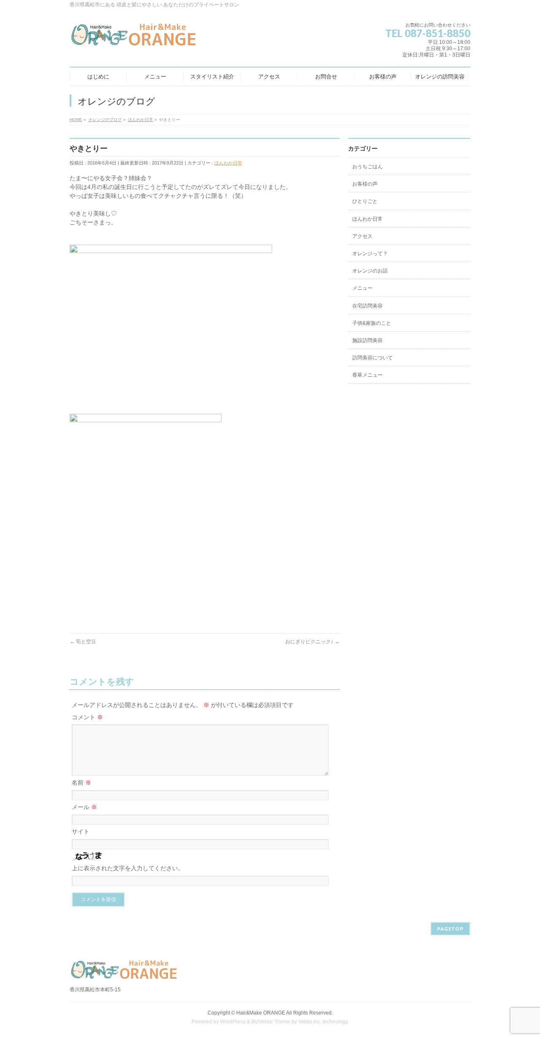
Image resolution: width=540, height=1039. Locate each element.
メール (84, 807)
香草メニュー (367, 375)
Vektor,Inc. (309, 1022)
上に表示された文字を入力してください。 (128, 868)
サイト (80, 831)
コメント (87, 717)
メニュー (362, 288)
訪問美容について (372, 358)
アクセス (362, 236)
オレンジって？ (370, 253)
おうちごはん (367, 167)
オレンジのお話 (370, 271)
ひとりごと (365, 201)
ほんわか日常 (228, 162)
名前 (81, 782)
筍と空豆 (83, 642)
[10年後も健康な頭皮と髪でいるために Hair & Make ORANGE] (134, 37)
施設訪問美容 (367, 340)
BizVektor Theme (270, 1022)
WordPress (233, 1022)
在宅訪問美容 (367, 306)
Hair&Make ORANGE (260, 1013)
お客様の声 (365, 184)
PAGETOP (450, 928)
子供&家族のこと (371, 323)
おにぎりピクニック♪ (312, 642)
